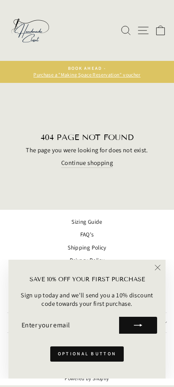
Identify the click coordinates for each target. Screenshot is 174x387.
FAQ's (87, 234)
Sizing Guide (86, 221)
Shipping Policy (87, 247)
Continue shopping (87, 163)
